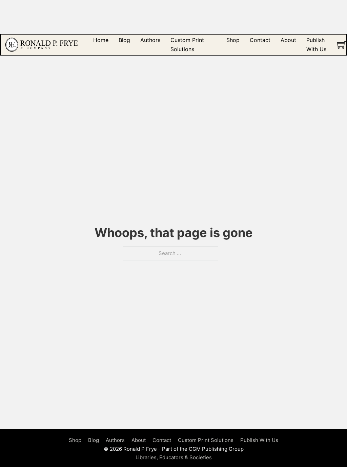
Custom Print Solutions (187, 44)
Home (100, 40)
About (288, 40)
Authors (150, 40)
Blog (124, 40)
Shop (233, 40)
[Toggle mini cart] (341, 44)
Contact (260, 40)
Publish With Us (316, 44)
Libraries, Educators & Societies (174, 457)
